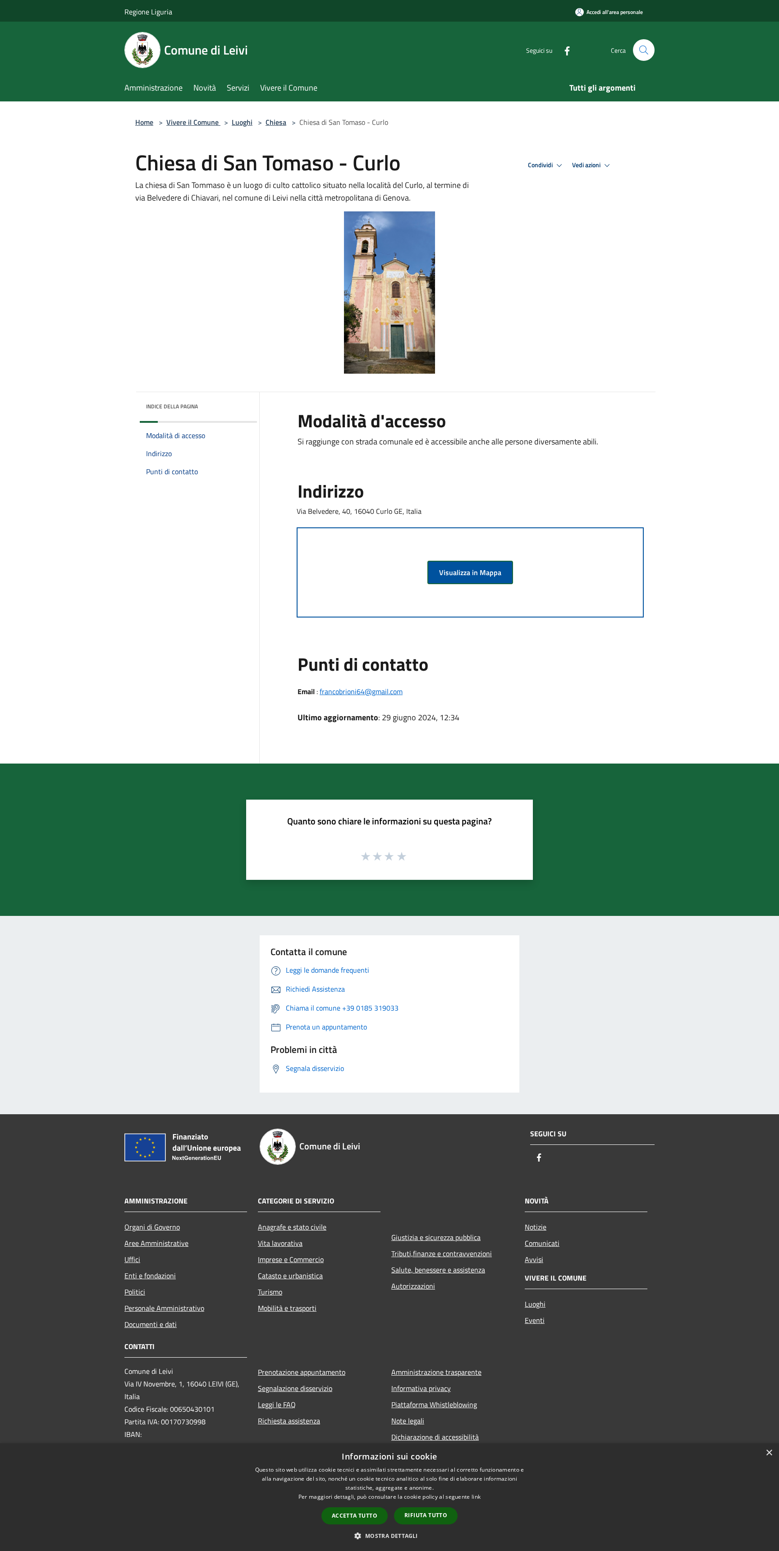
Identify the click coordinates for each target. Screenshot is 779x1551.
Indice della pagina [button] (172, 406)
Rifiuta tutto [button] (425, 1515)
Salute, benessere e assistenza (438, 1269)
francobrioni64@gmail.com (361, 691)
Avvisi (534, 1259)
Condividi (541, 165)
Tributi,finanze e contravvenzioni (441, 1253)
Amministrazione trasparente (436, 1372)
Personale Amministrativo (164, 1308)
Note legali (407, 1420)
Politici (134, 1291)
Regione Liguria (148, 11)
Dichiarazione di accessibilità (435, 1437)
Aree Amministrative (156, 1243)
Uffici (132, 1259)
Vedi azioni (587, 165)
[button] (389, 1535)
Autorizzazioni (413, 1286)
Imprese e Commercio (291, 1259)
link (476, 1497)
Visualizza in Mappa (470, 572)
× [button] (768, 1453)
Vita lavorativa (280, 1243)
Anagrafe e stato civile (292, 1227)
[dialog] (389, 1497)
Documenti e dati (150, 1324)
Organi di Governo (152, 1227)
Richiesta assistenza (289, 1420)
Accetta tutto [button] (354, 1515)
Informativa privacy (421, 1388)
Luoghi (242, 122)
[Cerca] (644, 50)
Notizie (535, 1227)
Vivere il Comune (193, 122)
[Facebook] (563, 50)
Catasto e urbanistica (290, 1275)
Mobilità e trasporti (287, 1308)
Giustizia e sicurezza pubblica (436, 1237)
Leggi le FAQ (277, 1404)
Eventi (535, 1320)
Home (144, 122)
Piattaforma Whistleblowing (434, 1404)
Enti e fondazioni (150, 1275)
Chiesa (276, 122)
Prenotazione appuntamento (301, 1372)
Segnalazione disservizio (295, 1388)
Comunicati (542, 1243)
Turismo (270, 1291)
